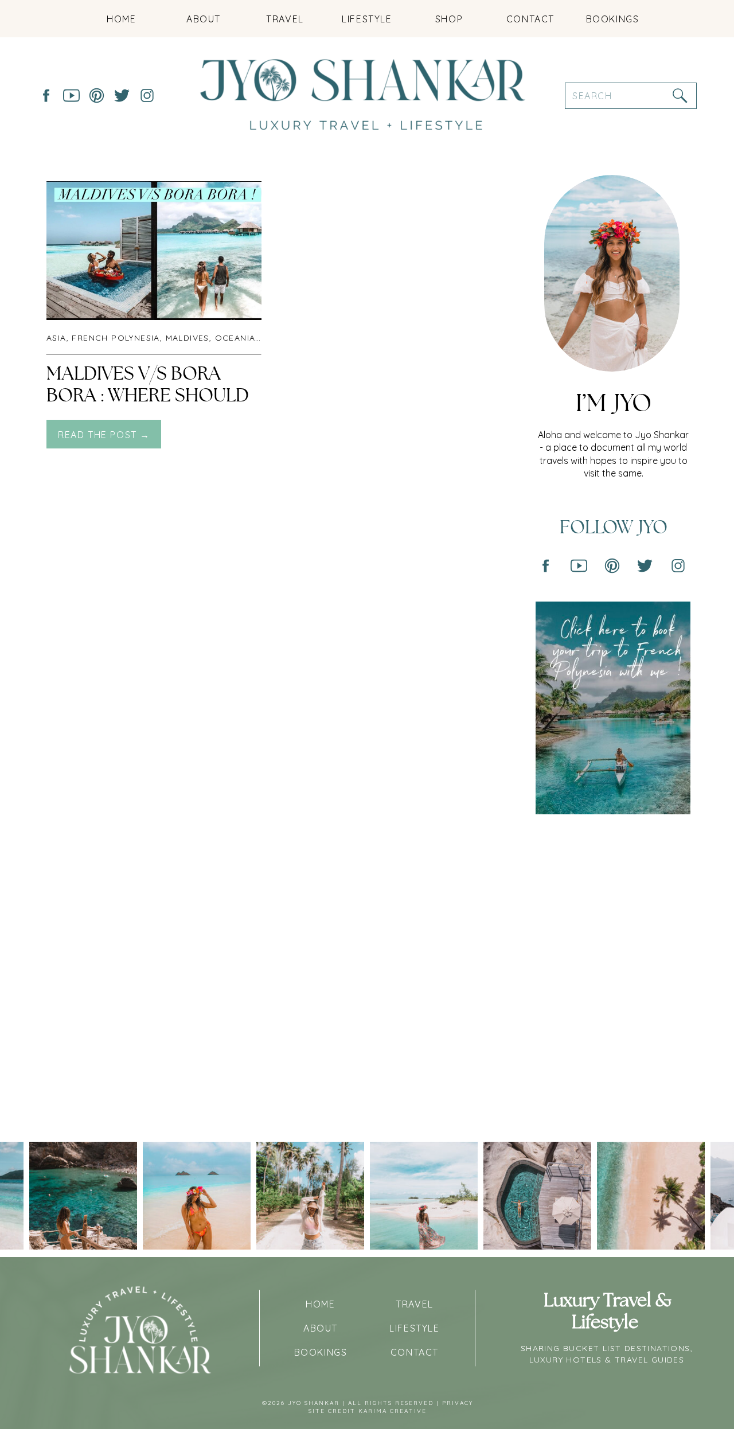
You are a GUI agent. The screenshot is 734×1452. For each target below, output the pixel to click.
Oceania (235, 338)
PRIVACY (457, 1403)
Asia (56, 338)
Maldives (187, 338)
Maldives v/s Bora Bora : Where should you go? (147, 396)
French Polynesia (115, 338)
